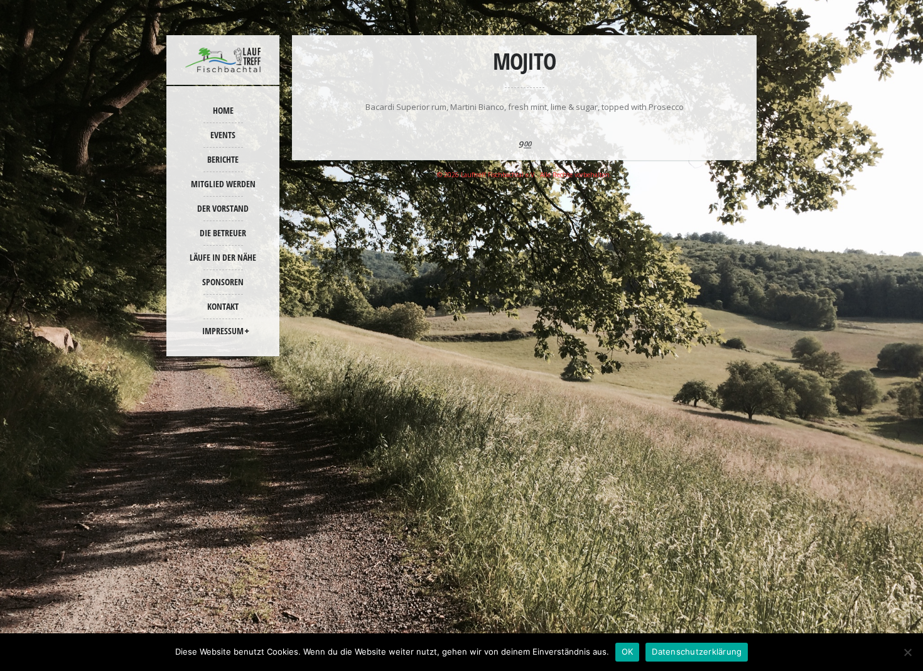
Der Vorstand (223, 208)
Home (223, 110)
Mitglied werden (223, 184)
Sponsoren (223, 282)
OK (628, 651)
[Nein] (907, 652)
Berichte (223, 159)
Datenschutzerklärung (697, 651)
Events (222, 135)
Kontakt (223, 306)
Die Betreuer (223, 233)
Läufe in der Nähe (223, 257)
